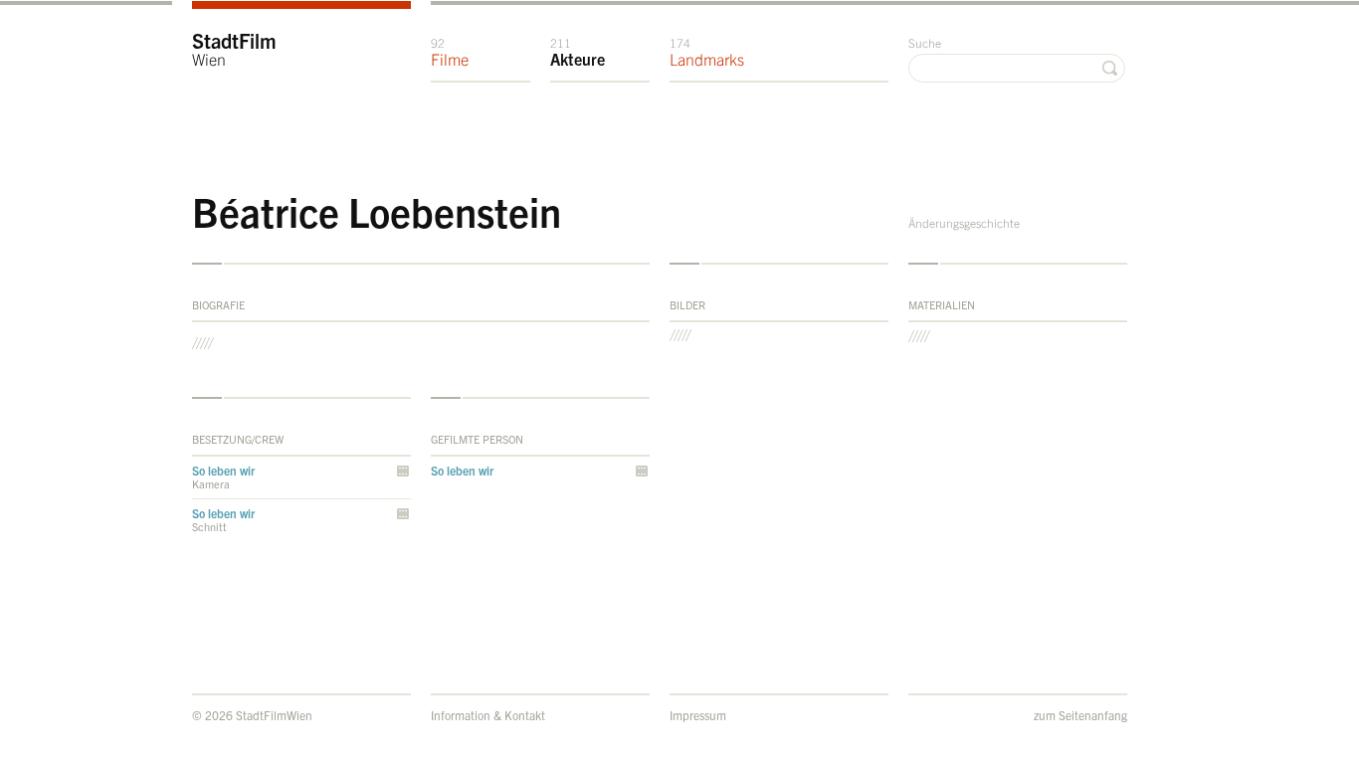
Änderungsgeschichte (964, 222)
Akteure (577, 52)
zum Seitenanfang (1080, 714)
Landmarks (707, 52)
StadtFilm (234, 48)
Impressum (698, 714)
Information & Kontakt (488, 714)
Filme (450, 52)
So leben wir (223, 470)
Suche (924, 42)
